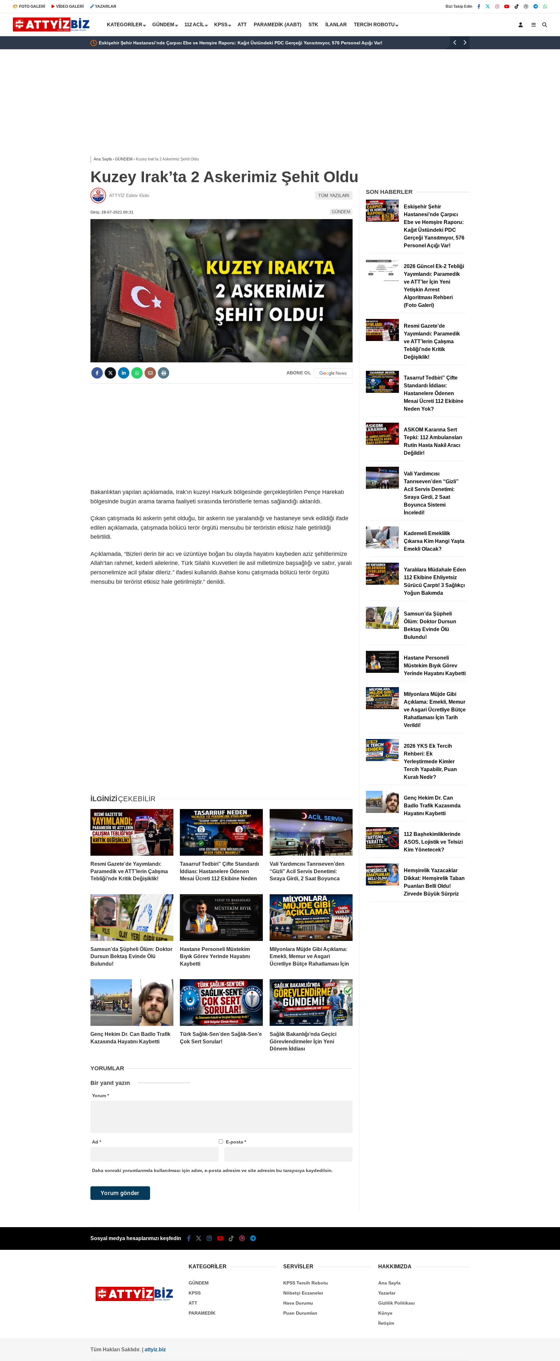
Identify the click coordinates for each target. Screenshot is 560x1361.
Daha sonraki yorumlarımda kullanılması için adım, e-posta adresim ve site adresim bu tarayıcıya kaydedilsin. (212, 1170)
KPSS (221, 24)
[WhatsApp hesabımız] (545, 6)
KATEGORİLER (124, 24)
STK (313, 24)
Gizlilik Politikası (396, 1303)
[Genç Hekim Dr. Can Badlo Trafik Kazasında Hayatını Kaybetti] (131, 1002)
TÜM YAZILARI (333, 195)
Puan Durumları (300, 1313)
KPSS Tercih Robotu (305, 1282)
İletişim (386, 1323)
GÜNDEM (163, 24)
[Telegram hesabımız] (535, 6)
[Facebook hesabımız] (478, 6)
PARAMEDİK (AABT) (277, 24)
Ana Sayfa (389, 1282)
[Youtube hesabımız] (506, 6)
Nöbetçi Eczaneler (303, 1293)
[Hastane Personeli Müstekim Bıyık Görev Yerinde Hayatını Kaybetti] (221, 917)
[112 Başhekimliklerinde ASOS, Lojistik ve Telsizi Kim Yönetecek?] (382, 847)
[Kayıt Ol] (522, 24)
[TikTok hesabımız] (517, 6)
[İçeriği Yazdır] (163, 373)
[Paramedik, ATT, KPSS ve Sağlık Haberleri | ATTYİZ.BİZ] (53, 29)
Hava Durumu (298, 1303)
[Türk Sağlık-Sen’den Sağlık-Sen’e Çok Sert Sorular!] (221, 1002)
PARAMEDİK (202, 1313)
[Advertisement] (58, 153)
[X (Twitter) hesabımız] (487, 6)
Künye (385, 1313)
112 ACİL (194, 24)
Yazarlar (386, 1293)
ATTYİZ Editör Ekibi (129, 195)
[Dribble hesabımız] (526, 6)
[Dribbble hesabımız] (242, 1238)
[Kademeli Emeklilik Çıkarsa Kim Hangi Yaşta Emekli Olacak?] (382, 546)
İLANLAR (336, 24)
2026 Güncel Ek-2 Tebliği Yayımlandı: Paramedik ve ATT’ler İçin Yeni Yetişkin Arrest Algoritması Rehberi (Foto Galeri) (241, 42)
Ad (96, 1141)
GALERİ (32, 6)
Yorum (100, 1095)
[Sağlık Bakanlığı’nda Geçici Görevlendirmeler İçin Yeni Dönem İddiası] (311, 1002)
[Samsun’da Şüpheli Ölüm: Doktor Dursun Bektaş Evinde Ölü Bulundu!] (131, 917)
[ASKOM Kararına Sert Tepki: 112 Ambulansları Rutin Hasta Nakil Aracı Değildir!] (382, 443)
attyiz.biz (155, 1349)
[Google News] (333, 373)
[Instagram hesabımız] (497, 6)
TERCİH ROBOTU (374, 24)
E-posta (236, 1141)
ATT (242, 24)
